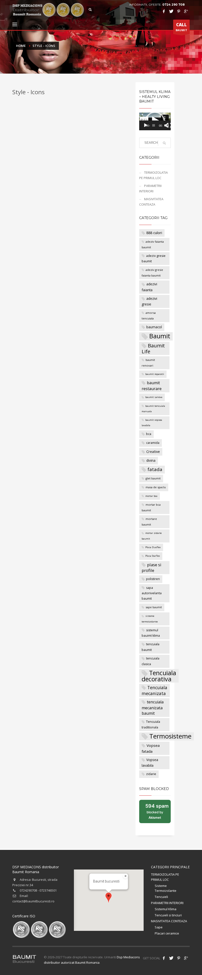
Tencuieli (161, 897)
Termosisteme (170, 736)
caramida (152, 443)
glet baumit (153, 478)
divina (150, 460)
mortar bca (151, 496)
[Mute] (166, 125)
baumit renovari (148, 362)
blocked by (158, 813)
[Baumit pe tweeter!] (171, 958)
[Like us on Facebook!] (164, 958)
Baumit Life (153, 348)
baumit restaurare (152, 385)
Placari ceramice (167, 933)
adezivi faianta (149, 287)
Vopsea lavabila (150, 762)
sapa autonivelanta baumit (152, 593)
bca (148, 434)
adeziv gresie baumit (154, 259)
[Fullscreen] (169, 125)
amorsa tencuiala (149, 315)
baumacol (154, 327)
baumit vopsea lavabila (152, 422)
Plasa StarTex (152, 555)
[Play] (145, 125)
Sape (159, 927)
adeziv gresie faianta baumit (152, 272)
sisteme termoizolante (150, 618)
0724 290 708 (173, 4)
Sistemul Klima (165, 909)
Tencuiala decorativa (159, 676)
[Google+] (186, 11)
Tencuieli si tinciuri (168, 915)
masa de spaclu (156, 487)
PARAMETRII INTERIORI (150, 188)
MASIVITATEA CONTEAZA (151, 202)
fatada (155, 469)
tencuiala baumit (150, 647)
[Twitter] (171, 11)
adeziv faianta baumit (153, 244)
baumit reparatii (154, 374)
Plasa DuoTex (153, 547)
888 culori (154, 232)
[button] (108, 897)
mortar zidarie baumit (152, 535)
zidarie (151, 774)
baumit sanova (153, 397)
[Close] (125, 876)
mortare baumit (149, 521)
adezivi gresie (149, 301)
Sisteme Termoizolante (165, 888)
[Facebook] (164, 11)
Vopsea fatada (151, 748)
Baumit (159, 336)
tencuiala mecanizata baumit (153, 707)
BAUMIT (181, 27)
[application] (155, 121)
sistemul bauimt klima (151, 633)
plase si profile (151, 567)
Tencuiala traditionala (151, 724)
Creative (153, 451)
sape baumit (154, 607)
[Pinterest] (178, 11)
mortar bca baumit (151, 507)
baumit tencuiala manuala (153, 408)
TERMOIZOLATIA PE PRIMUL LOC (153, 175)
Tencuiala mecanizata (154, 690)
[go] (164, 143)
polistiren (153, 579)
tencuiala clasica (150, 661)
